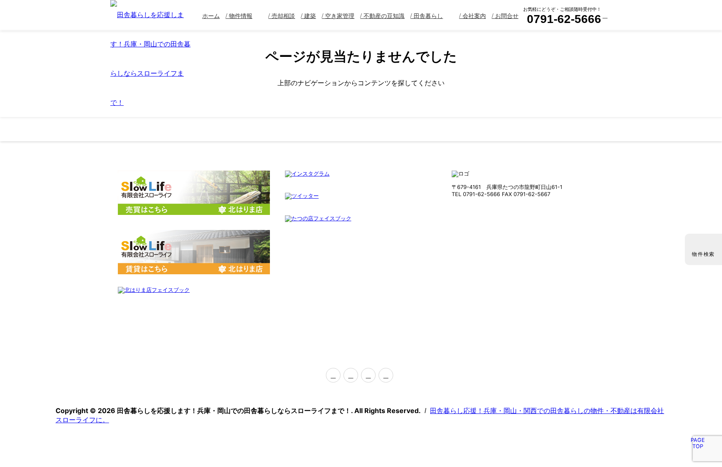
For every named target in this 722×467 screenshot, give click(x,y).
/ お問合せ (505, 15)
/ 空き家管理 (338, 15)
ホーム (211, 15)
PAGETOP (698, 443)
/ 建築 (308, 15)
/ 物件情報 (239, 15)
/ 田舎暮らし (426, 15)
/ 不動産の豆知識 (382, 15)
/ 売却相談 (281, 15)
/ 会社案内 (472, 15)
